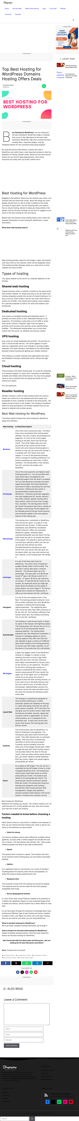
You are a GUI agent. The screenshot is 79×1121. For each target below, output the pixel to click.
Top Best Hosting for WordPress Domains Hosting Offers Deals (22, 74)
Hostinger (7, 577)
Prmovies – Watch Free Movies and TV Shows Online (71, 378)
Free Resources (46, 1076)
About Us (5, 1092)
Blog (44, 8)
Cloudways (7, 494)
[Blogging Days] (8, 3)
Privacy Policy (6, 1101)
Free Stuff (53, 8)
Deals (4, 64)
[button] (73, 20)
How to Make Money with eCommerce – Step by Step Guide (71, 221)
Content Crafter (9, 85)
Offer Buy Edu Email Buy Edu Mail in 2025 (71, 66)
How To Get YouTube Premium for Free (71, 387)
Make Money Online (47, 1070)
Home (7, 8)
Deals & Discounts (47, 1079)
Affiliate (63, 8)
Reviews (18, 14)
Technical (8, 14)
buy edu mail (68, 63)
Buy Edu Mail (17, 8)
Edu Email (44, 1073)
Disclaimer (5, 1098)
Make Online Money (32, 8)
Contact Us (5, 1095)
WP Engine (7, 673)
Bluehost (6, 449)
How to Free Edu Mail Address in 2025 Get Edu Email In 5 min (71, 396)
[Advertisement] (26, 38)
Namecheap (8, 539)
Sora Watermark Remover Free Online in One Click (71, 75)
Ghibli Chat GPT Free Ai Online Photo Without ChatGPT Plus (71, 233)
